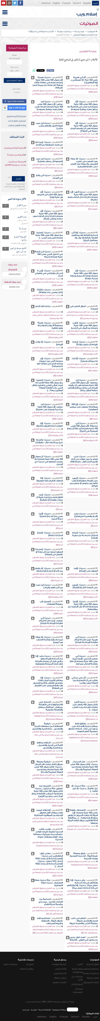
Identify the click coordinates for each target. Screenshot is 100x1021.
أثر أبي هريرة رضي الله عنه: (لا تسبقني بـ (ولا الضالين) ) (84, 80)
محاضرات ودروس (91, 969)
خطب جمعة (93, 978)
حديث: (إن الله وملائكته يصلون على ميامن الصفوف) (84, 407)
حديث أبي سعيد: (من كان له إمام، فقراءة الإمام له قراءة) (51, 620)
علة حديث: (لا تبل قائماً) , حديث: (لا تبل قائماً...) (84, 788)
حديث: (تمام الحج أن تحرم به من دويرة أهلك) (85, 535)
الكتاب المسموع (91, 982)
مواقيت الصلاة (27, 969)
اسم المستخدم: (14, 56)
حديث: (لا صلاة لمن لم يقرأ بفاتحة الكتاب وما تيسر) (49, 639)
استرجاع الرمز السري (16, 116)
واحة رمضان (60, 969)
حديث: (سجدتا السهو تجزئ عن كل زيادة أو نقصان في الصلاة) (49, 552)
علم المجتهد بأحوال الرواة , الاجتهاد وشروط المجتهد (50, 921)
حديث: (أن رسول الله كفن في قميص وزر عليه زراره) (50, 194)
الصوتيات (89, 23)
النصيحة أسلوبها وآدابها (20, 238)
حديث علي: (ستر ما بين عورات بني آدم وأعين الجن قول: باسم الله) (84, 459)
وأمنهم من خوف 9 (16, 155)
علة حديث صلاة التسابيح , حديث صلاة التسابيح (49, 882)
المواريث (30, 964)
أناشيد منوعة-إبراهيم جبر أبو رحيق (18, 250)
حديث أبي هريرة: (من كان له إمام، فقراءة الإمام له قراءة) (86, 639)
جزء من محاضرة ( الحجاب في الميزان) (82, 829)
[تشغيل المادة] (67, 77)
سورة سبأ (22, 228)
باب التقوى (21, 216)
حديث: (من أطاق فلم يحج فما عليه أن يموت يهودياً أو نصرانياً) (49, 497)
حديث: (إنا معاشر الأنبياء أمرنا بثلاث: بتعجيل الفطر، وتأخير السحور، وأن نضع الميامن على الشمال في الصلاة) (48, 683)
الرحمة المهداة (59, 964)
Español (87, 3)
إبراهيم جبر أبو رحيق (19, 255)
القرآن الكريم (92, 964)
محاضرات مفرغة (91, 973)
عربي (95, 3)
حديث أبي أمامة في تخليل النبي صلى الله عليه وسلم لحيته (49, 254)
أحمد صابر (23, 232)
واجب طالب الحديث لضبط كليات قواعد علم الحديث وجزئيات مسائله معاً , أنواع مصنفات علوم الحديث (48, 834)
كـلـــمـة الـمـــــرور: (14, 69)
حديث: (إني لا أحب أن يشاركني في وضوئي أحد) (49, 273)
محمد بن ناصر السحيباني (22, 222)
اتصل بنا (34, 1010)
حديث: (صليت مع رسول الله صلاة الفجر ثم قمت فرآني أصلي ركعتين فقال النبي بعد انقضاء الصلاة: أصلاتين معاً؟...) (47, 385)
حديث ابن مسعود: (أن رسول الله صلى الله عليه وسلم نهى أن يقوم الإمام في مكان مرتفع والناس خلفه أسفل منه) (83, 385)
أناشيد (80, 964)
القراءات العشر (59, 982)
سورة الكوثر (21, 205)
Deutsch (77, 3)
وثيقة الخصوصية (59, 1010)
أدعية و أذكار (77, 984)
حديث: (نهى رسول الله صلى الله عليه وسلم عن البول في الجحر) (84, 325)
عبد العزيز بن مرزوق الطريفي (78, 85)
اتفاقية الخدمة (45, 1010)
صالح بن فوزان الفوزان (18, 243)
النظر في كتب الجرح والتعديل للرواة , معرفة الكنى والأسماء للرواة (83, 921)
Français (66, 3)
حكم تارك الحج (43, 306)
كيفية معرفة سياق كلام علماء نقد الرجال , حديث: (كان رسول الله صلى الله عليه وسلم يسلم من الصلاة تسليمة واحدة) (48, 766)
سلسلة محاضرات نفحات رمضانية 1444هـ (15, 163)
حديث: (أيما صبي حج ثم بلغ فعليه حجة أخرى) (51, 516)
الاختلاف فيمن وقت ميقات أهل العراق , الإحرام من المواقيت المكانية (48, 812)
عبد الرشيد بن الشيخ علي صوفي (19, 210)
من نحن (26, 1010)
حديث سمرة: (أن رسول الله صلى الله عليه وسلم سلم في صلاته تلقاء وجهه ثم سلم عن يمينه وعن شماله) (48, 82)
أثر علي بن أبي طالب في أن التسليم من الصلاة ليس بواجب (84, 680)
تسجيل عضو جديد (17, 121)
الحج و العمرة (60, 973)
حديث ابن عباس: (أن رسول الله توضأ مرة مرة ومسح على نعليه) (49, 407)
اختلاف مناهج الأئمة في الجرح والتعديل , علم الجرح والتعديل (50, 745)
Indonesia (46, 3)
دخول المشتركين (14, 80)
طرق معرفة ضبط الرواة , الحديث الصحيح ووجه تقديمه (84, 856)
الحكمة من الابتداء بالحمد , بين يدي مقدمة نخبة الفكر (51, 901)
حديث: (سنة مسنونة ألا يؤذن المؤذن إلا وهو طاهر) (50, 325)
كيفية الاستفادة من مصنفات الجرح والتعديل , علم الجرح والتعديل (47, 726)
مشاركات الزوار (10, 964)
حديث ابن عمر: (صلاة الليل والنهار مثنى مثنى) (49, 125)
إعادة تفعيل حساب (17, 125)
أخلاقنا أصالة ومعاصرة (14, 148)
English (56, 3)
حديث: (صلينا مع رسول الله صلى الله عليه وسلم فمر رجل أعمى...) (49, 235)
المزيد (18, 179)
